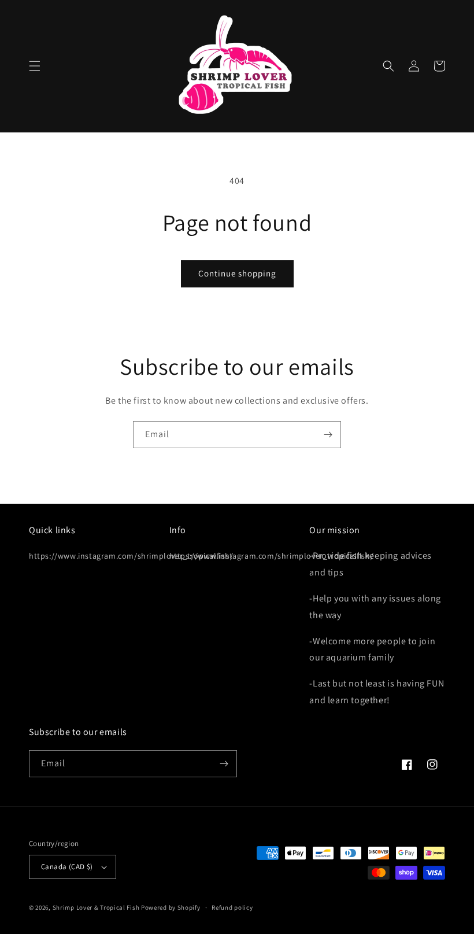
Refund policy (232, 907)
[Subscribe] (327, 434)
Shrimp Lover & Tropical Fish (96, 907)
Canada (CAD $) (67, 867)
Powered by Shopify (171, 907)
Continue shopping (237, 273)
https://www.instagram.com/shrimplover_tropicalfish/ (131, 556)
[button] (34, 66)
